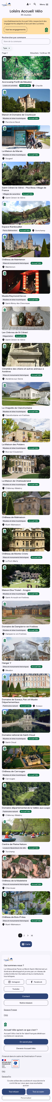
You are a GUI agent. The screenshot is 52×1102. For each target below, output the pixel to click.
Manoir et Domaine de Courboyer (19, 114)
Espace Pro (6, 1076)
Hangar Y (6, 663)
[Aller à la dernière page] (32, 935)
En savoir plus (26, 1042)
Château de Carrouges (13, 771)
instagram (16, 982)
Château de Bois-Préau (14, 917)
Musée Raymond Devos (14, 296)
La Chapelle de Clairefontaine (17, 408)
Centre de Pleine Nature (14, 844)
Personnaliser (26, 1098)
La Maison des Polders (13, 444)
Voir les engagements (15, 29)
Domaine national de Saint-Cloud (18, 735)
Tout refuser (14, 1092)
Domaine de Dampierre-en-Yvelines (20, 626)
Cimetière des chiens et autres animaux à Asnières (23, 370)
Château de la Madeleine (14, 880)
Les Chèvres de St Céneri (15, 332)
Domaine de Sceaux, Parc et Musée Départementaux (20, 701)
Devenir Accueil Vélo (26, 1048)
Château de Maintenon (13, 259)
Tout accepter (38, 1092)
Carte (27, 944)
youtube (15, 989)
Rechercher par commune (14, 37)
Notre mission (26, 1003)
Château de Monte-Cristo (15, 553)
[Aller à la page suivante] (28, 935)
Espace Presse (10, 1010)
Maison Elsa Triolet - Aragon (16, 590)
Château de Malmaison (13, 517)
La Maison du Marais (12, 151)
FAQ (6, 1015)
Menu (42, 4)
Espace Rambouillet (12, 226)
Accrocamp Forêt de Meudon (17, 82)
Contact (26, 996)
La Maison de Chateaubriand (16, 481)
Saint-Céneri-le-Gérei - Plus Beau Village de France (24, 189)
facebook (38, 982)
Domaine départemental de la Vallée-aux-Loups (26, 807)
